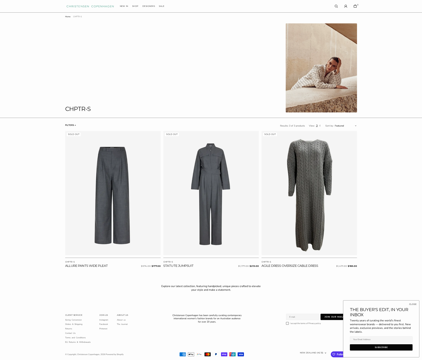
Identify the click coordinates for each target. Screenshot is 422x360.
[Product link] (113, 193)
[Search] (336, 6)
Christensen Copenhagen (88, 354)
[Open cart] (355, 6)
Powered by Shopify (115, 354)
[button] (346, 6)
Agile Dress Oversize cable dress (289, 266)
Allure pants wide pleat (86, 266)
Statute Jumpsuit (178, 266)
